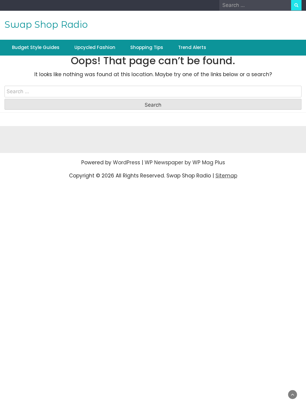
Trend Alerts (192, 47)
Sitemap (226, 175)
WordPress (126, 162)
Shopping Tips (146, 47)
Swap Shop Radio (46, 24)
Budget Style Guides (35, 47)
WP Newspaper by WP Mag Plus (185, 162)
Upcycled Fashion (94, 47)
